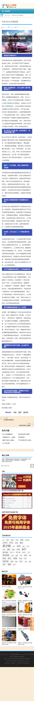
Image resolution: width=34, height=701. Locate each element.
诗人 (21, 561)
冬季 (16, 543)
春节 (8, 165)
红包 (25, 558)
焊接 (30, 555)
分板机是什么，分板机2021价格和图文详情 (10, 437)
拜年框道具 (21, 437)
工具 (28, 546)
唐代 (21, 543)
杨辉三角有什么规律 (8, 440)
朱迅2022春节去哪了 (24, 434)
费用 (30, 561)
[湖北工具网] (17, 6)
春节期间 (5, 552)
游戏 (25, 555)
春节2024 (7, 15)
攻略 (8, 549)
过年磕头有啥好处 (9, 420)
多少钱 (7, 545)
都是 (9, 564)
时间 (18, 549)
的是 (15, 558)
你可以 (27, 540)
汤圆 (12, 555)
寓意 (24, 546)
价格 (21, 540)
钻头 (14, 564)
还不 (4, 564)
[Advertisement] (17, 684)
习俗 (7, 103)
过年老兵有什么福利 (24, 425)
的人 (9, 558)
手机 (4, 549)
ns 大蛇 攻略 (6, 443)
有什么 (24, 552)
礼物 (20, 558)
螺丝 (16, 561)
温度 (21, 555)
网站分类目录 (27, 654)
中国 (12, 540)
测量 (17, 555)
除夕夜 (18, 231)
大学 (14, 546)
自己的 (5, 561)
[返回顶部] (32, 628)
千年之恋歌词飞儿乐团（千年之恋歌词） (26, 440)
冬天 (11, 542)
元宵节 (5, 543)
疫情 (4, 558)
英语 (12, 561)
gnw (7, 27)
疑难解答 (22, 656)
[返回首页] (32, 619)
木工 (29, 552)
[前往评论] (32, 624)
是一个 (12, 552)
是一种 (18, 552)
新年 (13, 549)
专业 (7, 540)
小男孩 (17, 665)
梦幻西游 (6, 555)
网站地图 (17, 656)
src (3, 540)
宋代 (18, 546)
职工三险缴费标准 (7, 434)
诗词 (26, 561)
